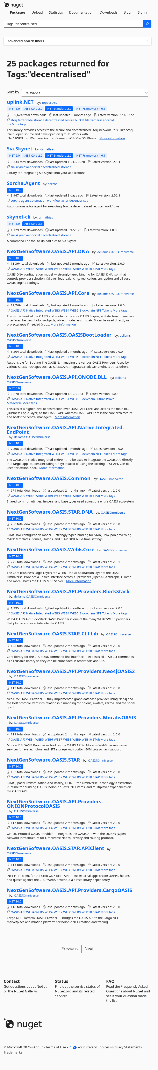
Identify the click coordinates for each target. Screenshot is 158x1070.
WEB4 (30, 268)
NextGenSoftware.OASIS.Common (49, 478)
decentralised (54, 120)
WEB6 (49, 268)
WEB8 (67, 268)
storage (39, 120)
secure (69, 120)
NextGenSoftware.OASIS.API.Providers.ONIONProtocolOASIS (55, 803)
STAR (96, 268)
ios (9, 124)
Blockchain (87, 310)
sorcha (52, 184)
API (22, 268)
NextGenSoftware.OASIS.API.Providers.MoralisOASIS (71, 717)
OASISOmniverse (121, 252)
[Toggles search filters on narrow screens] (146, 41)
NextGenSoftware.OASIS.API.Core (48, 293)
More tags (19, 124)
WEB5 (39, 268)
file (87, 120)
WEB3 (56, 310)
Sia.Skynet (19, 148)
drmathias (47, 149)
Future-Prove (105, 399)
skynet (20, 167)
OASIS (15, 268)
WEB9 (76, 268)
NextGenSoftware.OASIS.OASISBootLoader (59, 335)
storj (14, 120)
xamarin (96, 120)
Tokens (107, 310)
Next (89, 948)
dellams (103, 252)
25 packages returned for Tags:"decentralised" (58, 68)
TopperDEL (49, 102)
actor (65, 200)
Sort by (13, 92)
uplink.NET (20, 102)
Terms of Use (55, 1047)
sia (13, 167)
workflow (53, 200)
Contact (12, 981)
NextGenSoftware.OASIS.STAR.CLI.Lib (52, 633)
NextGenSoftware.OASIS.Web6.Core (50, 549)
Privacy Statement (126, 1047)
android (108, 120)
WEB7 (58, 268)
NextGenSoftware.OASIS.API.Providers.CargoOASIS (69, 890)
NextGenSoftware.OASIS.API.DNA (48, 251)
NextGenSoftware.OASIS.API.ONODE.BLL (57, 377)
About (38, 1047)
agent (25, 200)
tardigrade (25, 120)
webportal (33, 167)
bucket (79, 120)
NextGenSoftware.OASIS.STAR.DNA (50, 511)
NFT (98, 310)
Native (30, 310)
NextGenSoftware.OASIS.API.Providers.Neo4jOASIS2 (71, 671)
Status (61, 981)
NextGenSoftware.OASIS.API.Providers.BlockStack (68, 591)
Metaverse (14, 403)
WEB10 (87, 268)
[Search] (147, 24)
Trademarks (13, 1052)
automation (38, 200)
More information (112, 138)
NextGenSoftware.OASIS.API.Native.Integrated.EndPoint (65, 429)
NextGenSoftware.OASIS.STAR (43, 759)
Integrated (43, 310)
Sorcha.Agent (23, 183)
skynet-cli (18, 216)
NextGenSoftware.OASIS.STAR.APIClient (55, 848)
